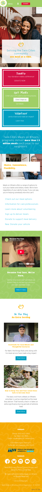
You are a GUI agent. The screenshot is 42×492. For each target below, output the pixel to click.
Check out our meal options (18, 199)
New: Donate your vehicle (17, 224)
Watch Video (21, 290)
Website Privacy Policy (13, 467)
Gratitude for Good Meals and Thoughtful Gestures (21, 346)
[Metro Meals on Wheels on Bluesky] (14, 462)
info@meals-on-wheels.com (23, 439)
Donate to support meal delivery (21, 219)
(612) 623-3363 (24, 434)
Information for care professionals (21, 204)
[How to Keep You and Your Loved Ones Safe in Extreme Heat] (21, 376)
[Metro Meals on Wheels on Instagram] (20, 462)
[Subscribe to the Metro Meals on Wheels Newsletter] (33, 462)
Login (18, 3)
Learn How (20, 121)
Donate (25, 4)
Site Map (27, 470)
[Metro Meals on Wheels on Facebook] (7, 462)
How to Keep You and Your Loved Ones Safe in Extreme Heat (21, 392)
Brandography (23, 481)
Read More (21, 358)
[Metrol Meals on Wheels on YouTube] (27, 462)
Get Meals (20, 104)
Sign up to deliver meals (17, 214)
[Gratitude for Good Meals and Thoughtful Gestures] (21, 332)
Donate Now (19, 81)
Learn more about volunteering (20, 209)
